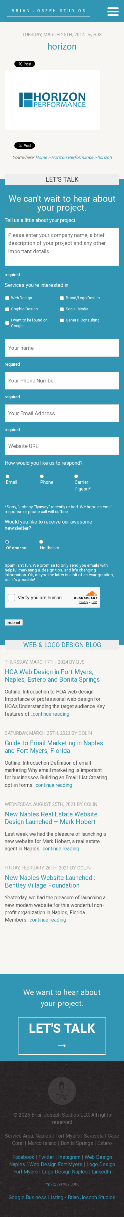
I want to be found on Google (29, 323)
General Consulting (83, 320)
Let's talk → (62, 1036)
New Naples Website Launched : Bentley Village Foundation (50, 881)
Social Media (77, 309)
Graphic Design (24, 309)
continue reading (51, 714)
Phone (46, 482)
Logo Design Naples (65, 1172)
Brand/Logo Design (83, 298)
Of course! (17, 547)
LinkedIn (101, 1172)
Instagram (69, 1157)
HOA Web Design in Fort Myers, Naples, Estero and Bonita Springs (52, 675)
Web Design (21, 298)
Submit (13, 622)
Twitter (46, 1157)
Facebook (23, 1157)
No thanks (49, 547)
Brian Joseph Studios (49, 11)
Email (11, 482)
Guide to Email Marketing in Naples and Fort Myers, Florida (54, 746)
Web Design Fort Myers (55, 1164)
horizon (62, 46)
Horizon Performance (72, 157)
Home (41, 157)
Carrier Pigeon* (83, 485)
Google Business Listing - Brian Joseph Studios (62, 1197)
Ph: (47, 1184)
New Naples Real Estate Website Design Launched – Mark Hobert (51, 818)
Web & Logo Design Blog (62, 645)
